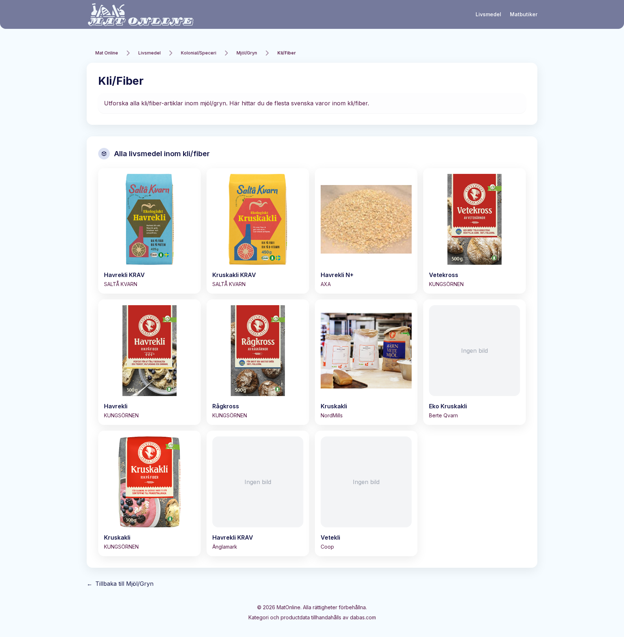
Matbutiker (523, 14)
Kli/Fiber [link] (286, 53)
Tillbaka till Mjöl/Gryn (120, 583)
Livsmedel (488, 14)
